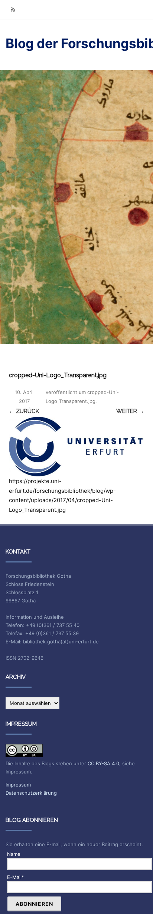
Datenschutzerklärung (31, 793)
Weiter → (130, 411)
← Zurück (24, 411)
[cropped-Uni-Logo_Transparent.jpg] (76, 446)
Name (13, 854)
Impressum (18, 785)
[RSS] (13, 9)
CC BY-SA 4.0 (103, 763)
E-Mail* (15, 877)
